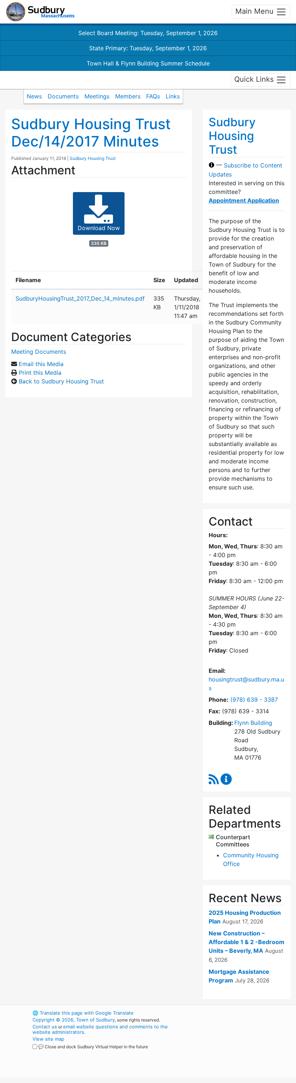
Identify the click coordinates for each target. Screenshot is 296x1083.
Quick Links (255, 79)
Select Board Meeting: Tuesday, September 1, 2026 (148, 33)
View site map (48, 1039)
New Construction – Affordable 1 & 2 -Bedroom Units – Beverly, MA (246, 942)
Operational (238, 1053)
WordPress (226, 1013)
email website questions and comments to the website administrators (100, 1029)
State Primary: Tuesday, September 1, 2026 (148, 48)
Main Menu (255, 11)
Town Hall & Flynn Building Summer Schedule (148, 63)
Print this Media (40, 372)
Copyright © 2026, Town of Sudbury (73, 1020)
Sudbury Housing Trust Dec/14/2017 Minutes (91, 132)
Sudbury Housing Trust (93, 158)
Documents (63, 96)
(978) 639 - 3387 (254, 699)
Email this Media (41, 364)
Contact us (44, 1026)
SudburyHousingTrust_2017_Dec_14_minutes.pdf (80, 298)
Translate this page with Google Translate (83, 1013)
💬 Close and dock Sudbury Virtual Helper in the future (93, 1046)
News (34, 96)
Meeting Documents (38, 351)
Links (173, 96)
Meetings (96, 96)
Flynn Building (253, 722)
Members (127, 96)
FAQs (153, 96)
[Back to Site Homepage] (40, 12)
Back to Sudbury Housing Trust (61, 381)
